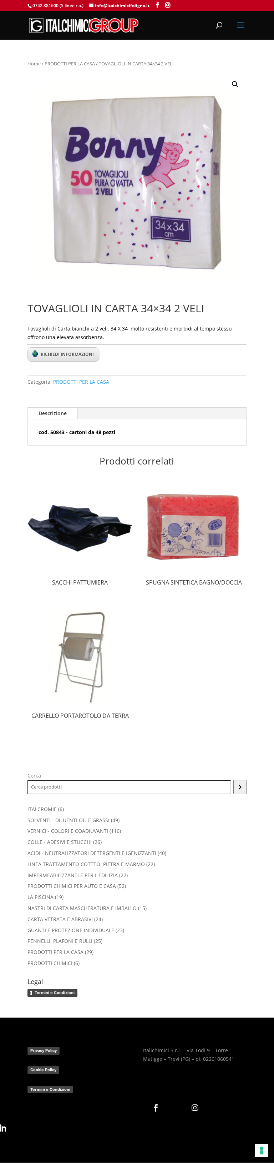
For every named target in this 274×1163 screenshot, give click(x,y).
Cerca (34, 775)
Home (34, 63)
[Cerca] (240, 787)
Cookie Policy (43, 1069)
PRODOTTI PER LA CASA (70, 63)
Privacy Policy (43, 1050)
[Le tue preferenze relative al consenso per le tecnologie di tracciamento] (261, 1150)
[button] (235, 84)
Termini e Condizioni (55, 992)
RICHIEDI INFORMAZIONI (67, 354)
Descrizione (53, 413)
